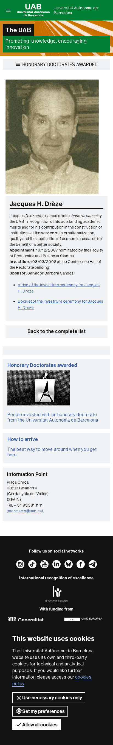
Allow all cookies (40, 724)
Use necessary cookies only (52, 697)
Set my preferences (43, 711)
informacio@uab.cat (25, 511)
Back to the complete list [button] (56, 331)
